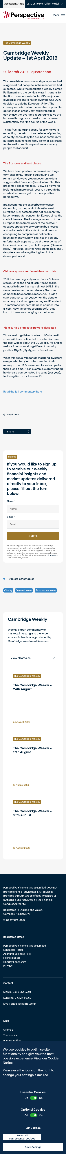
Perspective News (46, 590)
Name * (11, 501)
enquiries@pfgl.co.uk (23, 1003)
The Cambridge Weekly (17, 42)
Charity (8, 590)
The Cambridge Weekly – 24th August (32, 687)
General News (24, 590)
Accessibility (14, 3)
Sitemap (8, 1029)
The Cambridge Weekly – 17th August (32, 750)
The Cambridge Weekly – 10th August (32, 813)
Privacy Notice (12, 1040)
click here (51, 555)
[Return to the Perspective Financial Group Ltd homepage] (23, 15)
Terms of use (10, 1035)
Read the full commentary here (22, 391)
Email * (11, 516)
